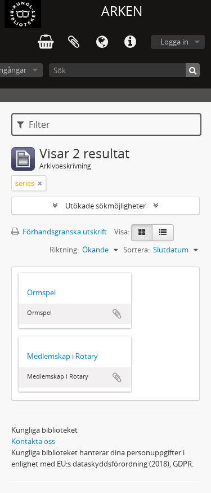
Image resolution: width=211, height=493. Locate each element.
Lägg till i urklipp (117, 313)
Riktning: (64, 250)
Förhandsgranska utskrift (64, 231)
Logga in (174, 42)
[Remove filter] (40, 183)
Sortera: (136, 250)
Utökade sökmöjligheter (105, 206)
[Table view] (163, 232)
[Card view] (141, 232)
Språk (102, 42)
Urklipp (74, 42)
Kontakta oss (33, 441)
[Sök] (193, 70)
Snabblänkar (130, 42)
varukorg (46, 42)
